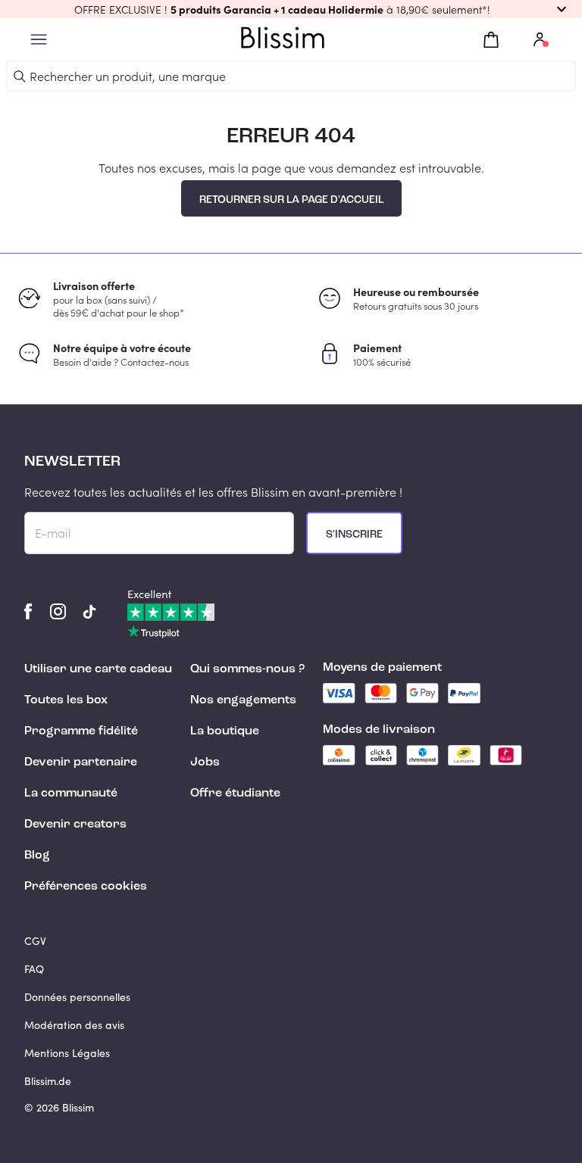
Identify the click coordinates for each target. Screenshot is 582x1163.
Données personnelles (77, 997)
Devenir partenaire (80, 762)
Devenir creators (75, 824)
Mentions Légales (67, 1053)
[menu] (38, 40)
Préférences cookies (85, 887)
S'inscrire (354, 534)
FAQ (34, 969)
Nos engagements (243, 700)
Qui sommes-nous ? (247, 669)
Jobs (205, 762)
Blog (37, 856)
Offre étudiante (235, 793)
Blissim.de (47, 1081)
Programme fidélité (81, 731)
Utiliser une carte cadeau (98, 669)
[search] (20, 76)
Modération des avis (74, 1025)
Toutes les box (66, 700)
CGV (35, 941)
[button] (291, 9)
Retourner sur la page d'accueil (291, 200)
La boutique (224, 731)
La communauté (70, 793)
